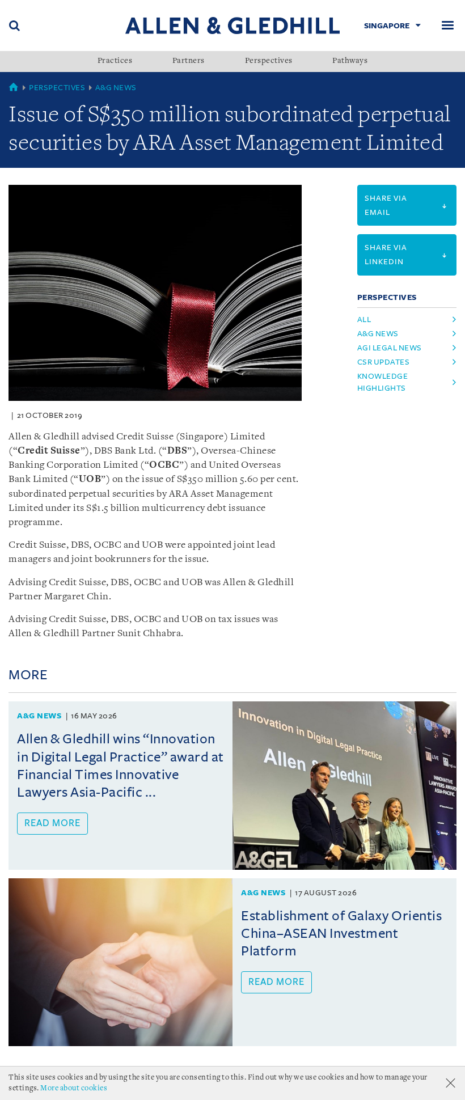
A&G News (116, 87)
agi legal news (389, 348)
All (364, 319)
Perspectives (269, 61)
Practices (115, 61)
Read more (52, 823)
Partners (188, 61)
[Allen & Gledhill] (232, 25)
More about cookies (73, 1088)
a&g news (378, 333)
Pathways (349, 61)
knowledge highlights (382, 382)
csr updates (383, 362)
